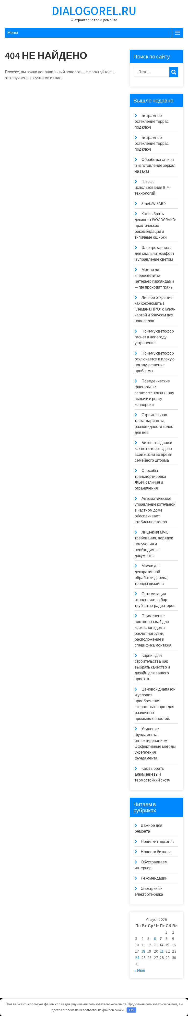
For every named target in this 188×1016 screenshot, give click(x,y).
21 (162, 951)
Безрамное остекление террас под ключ (152, 121)
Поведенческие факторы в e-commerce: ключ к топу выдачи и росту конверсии (154, 393)
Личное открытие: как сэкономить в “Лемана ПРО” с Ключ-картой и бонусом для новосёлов (155, 309)
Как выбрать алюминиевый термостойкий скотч (152, 774)
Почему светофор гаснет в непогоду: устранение (154, 337)
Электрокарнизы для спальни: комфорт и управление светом (154, 253)
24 (137, 957)
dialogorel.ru (94, 10)
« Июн (140, 970)
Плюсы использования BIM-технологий (153, 187)
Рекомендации (154, 878)
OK (131, 1010)
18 (143, 951)
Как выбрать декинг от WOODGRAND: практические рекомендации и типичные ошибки (155, 225)
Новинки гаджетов (157, 841)
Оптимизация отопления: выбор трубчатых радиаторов (155, 599)
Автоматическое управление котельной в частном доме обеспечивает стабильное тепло (155, 510)
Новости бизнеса (156, 851)
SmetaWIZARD (153, 203)
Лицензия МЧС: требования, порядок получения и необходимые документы (154, 544)
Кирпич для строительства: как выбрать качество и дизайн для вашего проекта (152, 667)
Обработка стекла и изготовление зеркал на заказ (155, 165)
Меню (12, 32)
